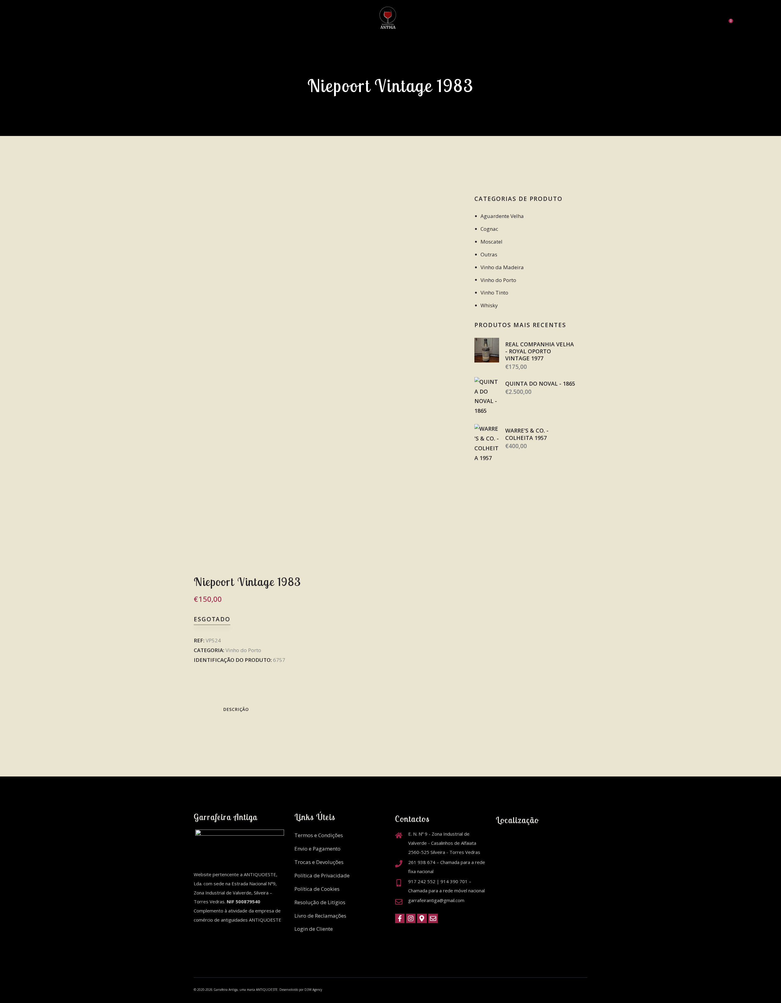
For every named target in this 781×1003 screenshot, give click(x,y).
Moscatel (491, 241)
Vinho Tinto (494, 292)
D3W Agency (313, 989)
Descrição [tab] (236, 709)
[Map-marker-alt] (421, 918)
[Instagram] (411, 918)
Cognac (489, 228)
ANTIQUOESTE (267, 989)
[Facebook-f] (400, 918)
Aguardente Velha (502, 216)
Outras (488, 254)
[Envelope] (433, 918)
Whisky (489, 305)
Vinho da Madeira (502, 267)
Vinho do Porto (243, 650)
